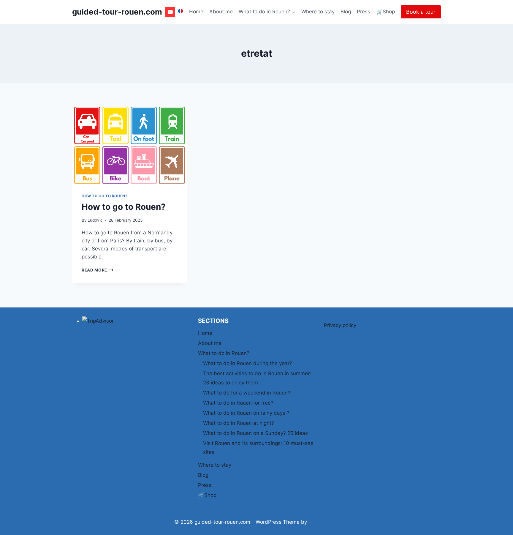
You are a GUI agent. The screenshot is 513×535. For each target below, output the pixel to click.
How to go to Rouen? (104, 196)
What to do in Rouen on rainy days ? (246, 413)
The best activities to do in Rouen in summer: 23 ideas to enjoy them (257, 378)
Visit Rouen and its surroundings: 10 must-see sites (258, 447)
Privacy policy (340, 325)
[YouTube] (170, 12)
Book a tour (421, 12)
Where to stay (318, 12)
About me (221, 12)
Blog (346, 12)
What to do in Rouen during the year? (247, 363)
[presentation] (129, 145)
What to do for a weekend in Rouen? (246, 393)
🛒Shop (385, 12)
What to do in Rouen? (223, 353)
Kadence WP (323, 522)
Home (196, 12)
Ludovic (95, 220)
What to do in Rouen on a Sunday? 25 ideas (255, 433)
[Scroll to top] (498, 527)
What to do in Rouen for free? (238, 403)
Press (363, 12)
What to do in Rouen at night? (238, 423)
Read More (97, 270)
